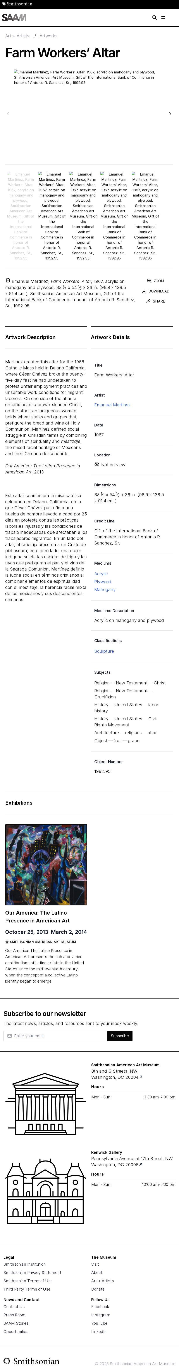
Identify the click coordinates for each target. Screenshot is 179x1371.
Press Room (14, 1315)
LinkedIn (99, 1331)
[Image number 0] (21, 216)
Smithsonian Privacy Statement (32, 1272)
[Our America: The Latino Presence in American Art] (46, 864)
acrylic (101, 573)
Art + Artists (17, 35)
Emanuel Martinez (112, 404)
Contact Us (14, 1306)
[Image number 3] (114, 216)
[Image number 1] (52, 216)
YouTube (99, 1323)
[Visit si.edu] (31, 1362)
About (96, 1272)
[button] (7, 280)
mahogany (105, 589)
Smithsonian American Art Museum (43, 942)
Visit (95, 1264)
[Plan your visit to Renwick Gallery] (141, 1165)
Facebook (100, 1306)
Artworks (48, 35)
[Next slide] (170, 114)
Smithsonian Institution (24, 1264)
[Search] (154, 17)
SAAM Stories (16, 1323)
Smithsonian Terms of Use (28, 1281)
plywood (102, 581)
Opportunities (15, 1331)
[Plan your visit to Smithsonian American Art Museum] (141, 1077)
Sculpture (104, 651)
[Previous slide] (7, 114)
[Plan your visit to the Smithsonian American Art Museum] (45, 1104)
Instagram (100, 1315)
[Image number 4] (145, 216)
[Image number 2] (83, 216)
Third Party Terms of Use (26, 1289)
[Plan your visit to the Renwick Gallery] (45, 1191)
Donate (98, 1289)
